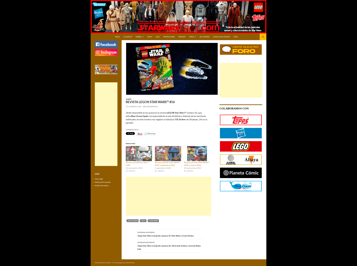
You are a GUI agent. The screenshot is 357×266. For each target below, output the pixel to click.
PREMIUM (181, 37)
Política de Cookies (101, 185)
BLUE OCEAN (133, 221)
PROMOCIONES (169, 37)
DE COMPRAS (204, 37)
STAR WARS (153, 221)
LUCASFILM (128, 37)
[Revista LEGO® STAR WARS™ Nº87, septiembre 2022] (168, 153)
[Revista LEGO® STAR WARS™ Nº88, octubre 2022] (197, 153)
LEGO (158, 37)
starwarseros (151, 106)
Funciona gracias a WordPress (124, 263)
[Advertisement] (168, 196)
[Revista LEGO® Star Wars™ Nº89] (139, 153)
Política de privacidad (102, 263)
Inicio (117, 37)
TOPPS (149, 37)
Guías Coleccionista (221, 37)
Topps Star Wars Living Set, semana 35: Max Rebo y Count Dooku (166, 234)
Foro (235, 37)
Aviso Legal (99, 179)
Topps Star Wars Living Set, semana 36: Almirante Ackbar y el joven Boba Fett (169, 245)
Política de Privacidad (102, 182)
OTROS (191, 37)
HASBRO (139, 37)
